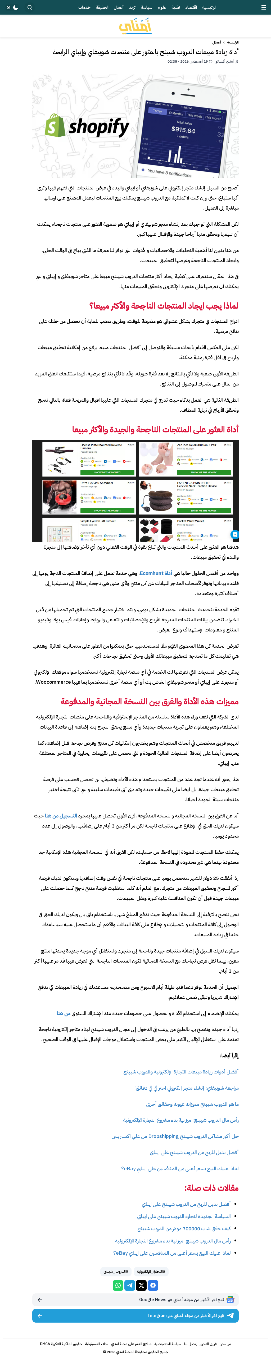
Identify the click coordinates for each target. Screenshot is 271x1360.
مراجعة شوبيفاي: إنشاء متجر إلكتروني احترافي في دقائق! (186, 1088)
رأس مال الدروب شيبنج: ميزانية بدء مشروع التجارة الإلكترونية (181, 1120)
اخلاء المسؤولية (97, 1344)
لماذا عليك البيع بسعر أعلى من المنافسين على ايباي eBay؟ (180, 1168)
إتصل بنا (190, 1344)
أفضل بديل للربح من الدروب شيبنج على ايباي (194, 1152)
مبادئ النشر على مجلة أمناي (131, 1344)
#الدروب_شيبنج (115, 1271)
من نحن (225, 1344)
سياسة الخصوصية (168, 1344)
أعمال (216, 42)
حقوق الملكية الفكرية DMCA (61, 1344)
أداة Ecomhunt (156, 573)
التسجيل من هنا (61, 816)
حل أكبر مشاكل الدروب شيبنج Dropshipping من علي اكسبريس (175, 1136)
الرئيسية (233, 42)
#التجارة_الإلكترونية (151, 1271)
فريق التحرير (208, 1344)
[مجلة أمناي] (135, 26)
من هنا (63, 1013)
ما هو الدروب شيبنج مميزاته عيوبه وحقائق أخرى (192, 1104)
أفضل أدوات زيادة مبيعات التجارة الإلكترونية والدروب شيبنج (181, 1072)
